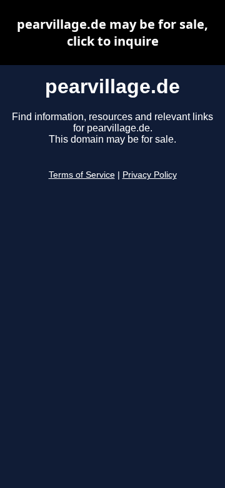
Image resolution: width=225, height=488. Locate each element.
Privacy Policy (149, 175)
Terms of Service (82, 175)
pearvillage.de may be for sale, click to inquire (112, 32)
